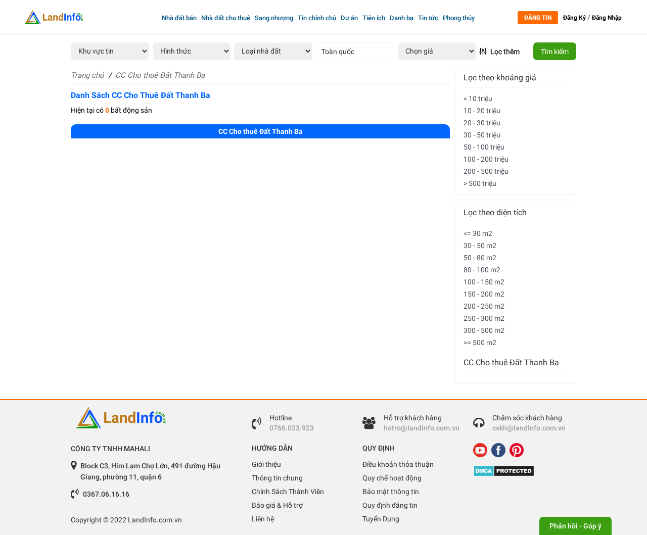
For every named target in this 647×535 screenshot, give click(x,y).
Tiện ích (373, 18)
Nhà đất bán (179, 18)
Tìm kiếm (555, 51)
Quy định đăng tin (390, 505)
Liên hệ (263, 519)
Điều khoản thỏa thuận (398, 464)
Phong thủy (459, 18)
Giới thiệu (266, 464)
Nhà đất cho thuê (225, 18)
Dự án (349, 18)
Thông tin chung (277, 478)
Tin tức (428, 18)
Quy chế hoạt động (392, 478)
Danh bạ (401, 18)
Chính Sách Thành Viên (288, 492)
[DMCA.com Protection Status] (521, 471)
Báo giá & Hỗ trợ (277, 505)
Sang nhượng (274, 18)
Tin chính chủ (317, 18)
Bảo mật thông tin (390, 492)
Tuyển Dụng (380, 519)
